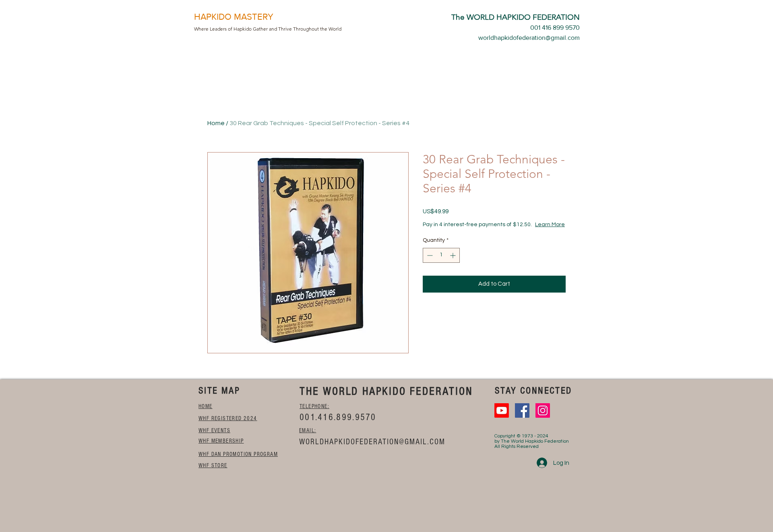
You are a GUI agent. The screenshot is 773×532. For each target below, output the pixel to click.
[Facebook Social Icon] (522, 410)
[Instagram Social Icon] (542, 410)
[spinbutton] (441, 255)
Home (216, 123)
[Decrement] (429, 255)
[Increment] (454, 255)
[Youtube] (501, 410)
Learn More (550, 224)
